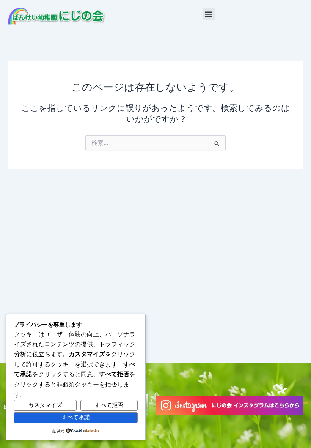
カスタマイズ (45, 405)
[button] (209, 14)
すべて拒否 (109, 405)
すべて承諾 (75, 417)
